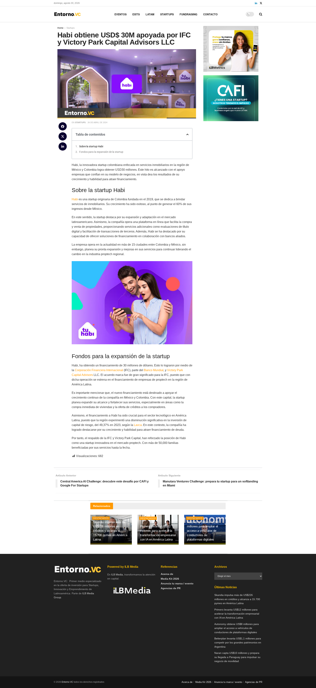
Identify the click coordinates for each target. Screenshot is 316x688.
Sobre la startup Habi (91, 146)
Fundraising (188, 14)
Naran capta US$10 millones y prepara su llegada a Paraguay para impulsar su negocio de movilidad (237, 657)
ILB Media (117, 574)
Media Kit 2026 (170, 578)
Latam (150, 14)
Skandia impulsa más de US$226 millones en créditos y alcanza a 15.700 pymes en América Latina (110, 530)
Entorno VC (67, 682)
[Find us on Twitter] (261, 3)
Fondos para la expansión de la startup (101, 151)
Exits (136, 14)
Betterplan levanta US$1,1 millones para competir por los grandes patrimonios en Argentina (237, 642)
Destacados (148, 518)
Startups (167, 14)
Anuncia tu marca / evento (177, 583)
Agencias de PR (170, 588)
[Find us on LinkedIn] (256, 3)
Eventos (120, 14)
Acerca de (167, 574)
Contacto (210, 14)
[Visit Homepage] (67, 14)
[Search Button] (260, 14)
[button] (63, 126)
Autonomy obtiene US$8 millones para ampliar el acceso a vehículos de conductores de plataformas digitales (203, 530)
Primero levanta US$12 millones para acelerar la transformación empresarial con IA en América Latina (236, 613)
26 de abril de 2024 (97, 122)
